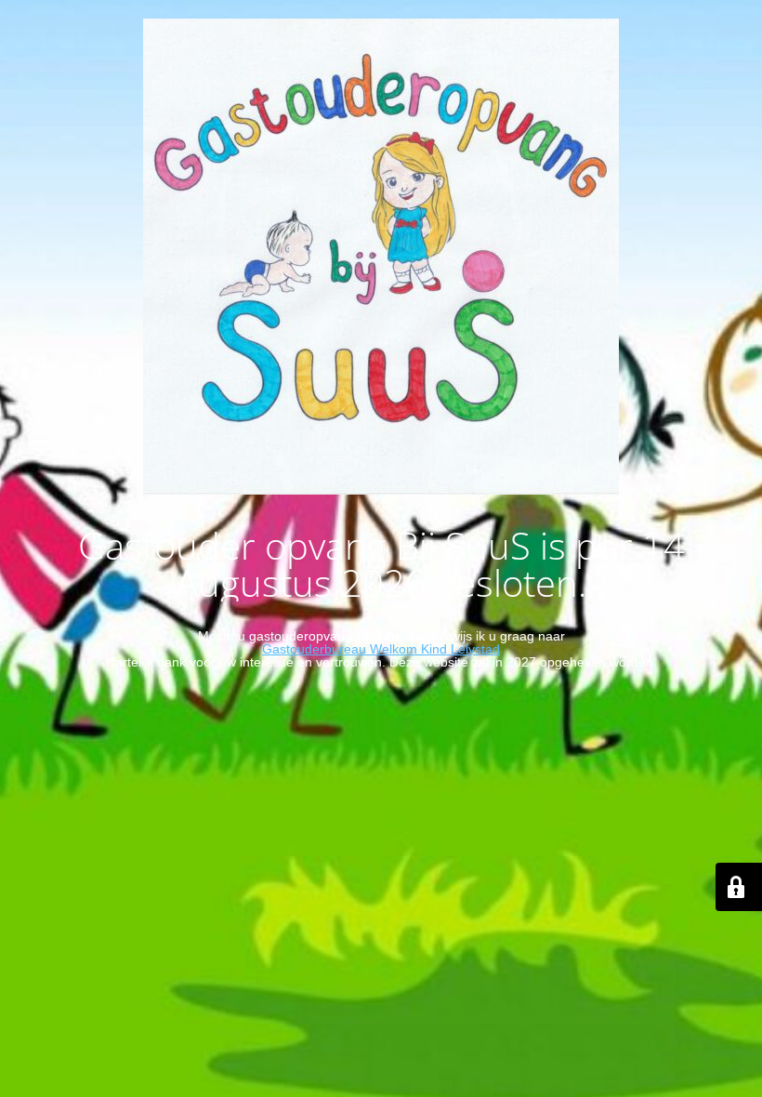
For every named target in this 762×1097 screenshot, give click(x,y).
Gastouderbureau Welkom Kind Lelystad (381, 648)
